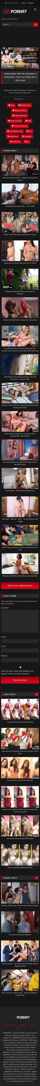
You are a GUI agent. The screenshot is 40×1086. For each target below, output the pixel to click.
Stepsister (27, 136)
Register (31, 3)
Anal (12, 105)
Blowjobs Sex (25, 105)
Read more (18, 99)
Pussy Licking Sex (20, 126)
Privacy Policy (10, 1025)
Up (28, 141)
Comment (5, 608)
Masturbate (14, 136)
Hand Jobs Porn (20, 115)
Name (4, 637)
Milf (29, 121)
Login (23, 3)
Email (4, 646)
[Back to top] (33, 1079)
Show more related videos (20, 585)
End (30, 131)
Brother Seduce (20, 110)
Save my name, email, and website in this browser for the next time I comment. (17, 672)
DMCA (23, 1025)
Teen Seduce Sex (16, 131)
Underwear (16, 141)
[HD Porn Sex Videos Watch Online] (16, 12)
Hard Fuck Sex (16, 121)
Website (4, 656)
